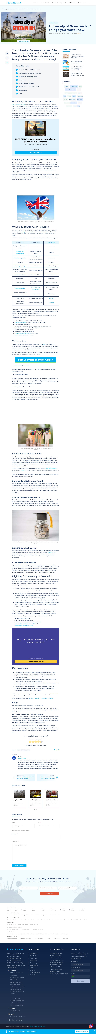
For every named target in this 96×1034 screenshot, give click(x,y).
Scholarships (59, 2)
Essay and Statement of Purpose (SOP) (39, 933)
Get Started (49, 893)
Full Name (74, 961)
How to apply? (10, 933)
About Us (33, 955)
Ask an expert (34, 965)
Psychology (51, 242)
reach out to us (54, 694)
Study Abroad (66, 102)
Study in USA (9, 910)
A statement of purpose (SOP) (24, 625)
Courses (79, 89)
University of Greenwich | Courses (28, 76)
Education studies (20, 288)
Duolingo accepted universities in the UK (41, 698)
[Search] (89, 3)
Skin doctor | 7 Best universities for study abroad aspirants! (25, 777)
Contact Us (33, 975)
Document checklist (53, 933)
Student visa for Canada (23, 924)
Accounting (43, 232)
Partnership (33, 958)
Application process (74, 86)
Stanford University (56, 958)
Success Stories (73, 102)
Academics (66, 86)
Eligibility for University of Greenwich (29, 86)
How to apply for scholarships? (25, 938)
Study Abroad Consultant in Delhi (32, 919)
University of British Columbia (59, 973)
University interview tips (38, 929)
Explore (78, 2)
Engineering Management (22, 333)
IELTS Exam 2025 (29, 915)
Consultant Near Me (69, 2)
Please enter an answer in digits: (21, 830)
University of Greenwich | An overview (29, 70)
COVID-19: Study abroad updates (70, 93)
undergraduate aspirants (28, 232)
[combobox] (73, 976)
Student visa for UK (34, 924)
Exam (41, 2)
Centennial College (56, 967)
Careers (80, 86)
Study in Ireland (63, 910)
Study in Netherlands (53, 910)
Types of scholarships (38, 938)
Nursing (51, 302)
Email (38, 822)
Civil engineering (20, 266)
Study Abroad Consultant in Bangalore (15, 919)
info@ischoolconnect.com (18, 1016)
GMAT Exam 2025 (19, 915)
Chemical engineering (20, 258)
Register (84, 2)
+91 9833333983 (15, 1011)
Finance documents (64, 933)
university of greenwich (23, 750)
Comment (15, 841)
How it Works (34, 953)
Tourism (17, 335)
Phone (73, 973)
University (47, 2)
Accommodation (56, 938)
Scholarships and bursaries (26, 83)
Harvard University (56, 953)
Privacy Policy (33, 1026)
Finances (69, 96)
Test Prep (80, 102)
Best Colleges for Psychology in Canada (51, 800)
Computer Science (20, 322)
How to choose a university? (12, 929)
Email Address (75, 967)
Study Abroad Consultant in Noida (65, 919)
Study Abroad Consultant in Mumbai (48, 919)
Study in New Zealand (83, 910)
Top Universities (12, 9)
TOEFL (39, 622)
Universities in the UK (18, 104)
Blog (6, 9)
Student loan (47, 938)
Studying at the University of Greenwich (30, 73)
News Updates (79, 99)
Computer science (20, 274)
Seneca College (55, 971)
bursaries (23, 470)
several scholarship (51, 468)
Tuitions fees (22, 80)
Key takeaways (23, 90)
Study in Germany (72, 910)
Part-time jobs (65, 938)
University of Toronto (57, 960)
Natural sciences (72, 99)
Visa (79, 106)
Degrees (79, 93)
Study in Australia (33, 910)
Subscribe (80, 981)
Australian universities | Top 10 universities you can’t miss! (47, 777)
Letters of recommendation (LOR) (25, 623)
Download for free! (82, 1031)
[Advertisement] (35, 187)
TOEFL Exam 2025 (38, 915)
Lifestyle (74, 96)
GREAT (50, 552)
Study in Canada (24, 910)
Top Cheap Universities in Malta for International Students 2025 (19, 802)
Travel (75, 106)
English (51, 298)
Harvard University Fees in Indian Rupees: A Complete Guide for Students (35, 802)
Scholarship (33, 960)
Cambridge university (57, 962)
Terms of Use (41, 1026)
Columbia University (57, 969)
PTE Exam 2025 (57, 915)
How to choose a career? (26, 929)
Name (14, 822)
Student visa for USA (11, 924)
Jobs (53, 2)
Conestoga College (56, 964)
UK (44, 344)
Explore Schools (35, 972)
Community (33, 963)
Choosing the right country (71, 89)
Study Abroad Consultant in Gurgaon (82, 919)
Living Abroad (80, 96)
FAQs (20, 93)
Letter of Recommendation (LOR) (22, 933)
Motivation (65, 99)
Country (35, 2)
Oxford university (56, 955)
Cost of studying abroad (12, 938)
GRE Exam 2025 (10, 915)
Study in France (43, 910)
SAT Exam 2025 (48, 915)
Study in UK (17, 910)
